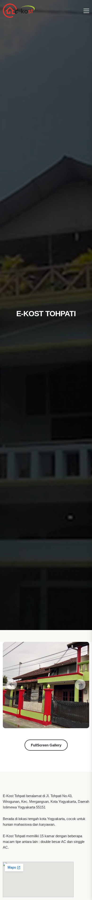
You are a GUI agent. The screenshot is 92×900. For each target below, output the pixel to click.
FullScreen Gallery (46, 745)
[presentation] (11, 684)
